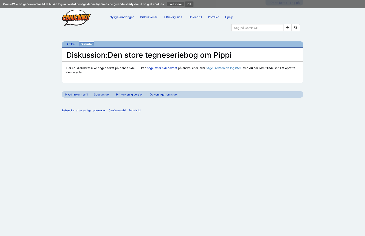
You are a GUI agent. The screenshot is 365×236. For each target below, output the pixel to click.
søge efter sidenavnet (162, 68)
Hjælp (229, 17)
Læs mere (175, 4)
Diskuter (87, 44)
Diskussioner (148, 17)
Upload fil (195, 17)
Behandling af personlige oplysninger (84, 110)
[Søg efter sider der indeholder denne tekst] (295, 27)
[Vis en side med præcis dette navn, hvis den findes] (287, 27)
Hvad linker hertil (76, 94)
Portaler (213, 17)
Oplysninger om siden (164, 94)
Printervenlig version (129, 94)
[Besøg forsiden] (76, 18)
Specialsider (102, 94)
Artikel (71, 44)
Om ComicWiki (117, 110)
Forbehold (134, 110)
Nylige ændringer (122, 17)
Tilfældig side (173, 17)
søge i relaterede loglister (223, 68)
